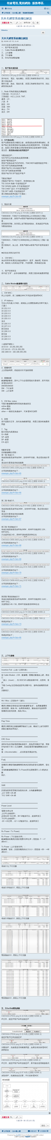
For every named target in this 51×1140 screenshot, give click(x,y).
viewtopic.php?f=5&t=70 (11, 573)
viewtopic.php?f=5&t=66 (11, 493)
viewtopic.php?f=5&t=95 (11, 638)
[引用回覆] (43, 32)
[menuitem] (8, 8)
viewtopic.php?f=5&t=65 (11, 473)
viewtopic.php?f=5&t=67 (11, 519)
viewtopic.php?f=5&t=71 (11, 586)
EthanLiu (4, 30)
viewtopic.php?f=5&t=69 (11, 559)
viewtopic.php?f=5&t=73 (11, 624)
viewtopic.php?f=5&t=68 (11, 545)
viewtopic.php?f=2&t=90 (11, 196)
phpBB (18, 1135)
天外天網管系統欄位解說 (16, 18)
